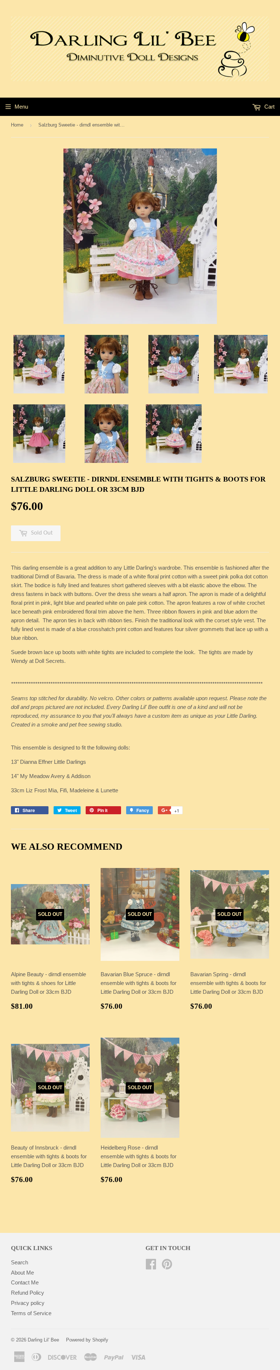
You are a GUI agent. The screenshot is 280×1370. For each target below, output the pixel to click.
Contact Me (25, 1282)
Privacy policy (27, 1303)
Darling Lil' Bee (43, 1340)
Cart (269, 106)
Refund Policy (27, 1293)
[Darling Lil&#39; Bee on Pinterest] (167, 1266)
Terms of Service (31, 1313)
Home (17, 125)
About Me (22, 1272)
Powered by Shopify (87, 1340)
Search (19, 1262)
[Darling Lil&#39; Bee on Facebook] (150, 1266)
